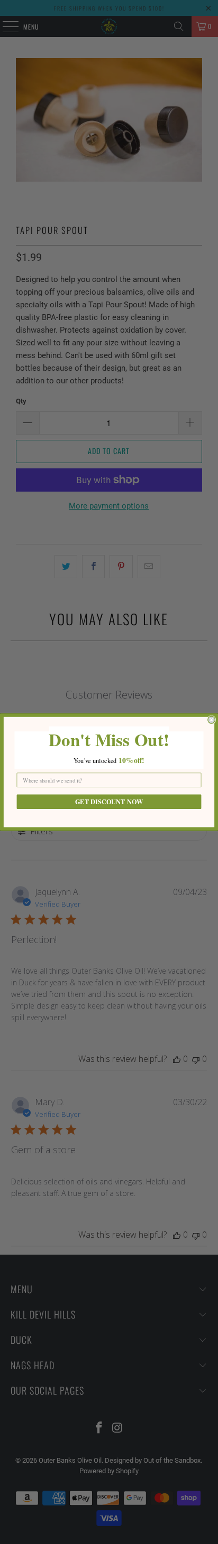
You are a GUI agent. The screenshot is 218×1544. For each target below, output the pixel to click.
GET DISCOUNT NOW (109, 801)
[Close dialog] (211, 719)
